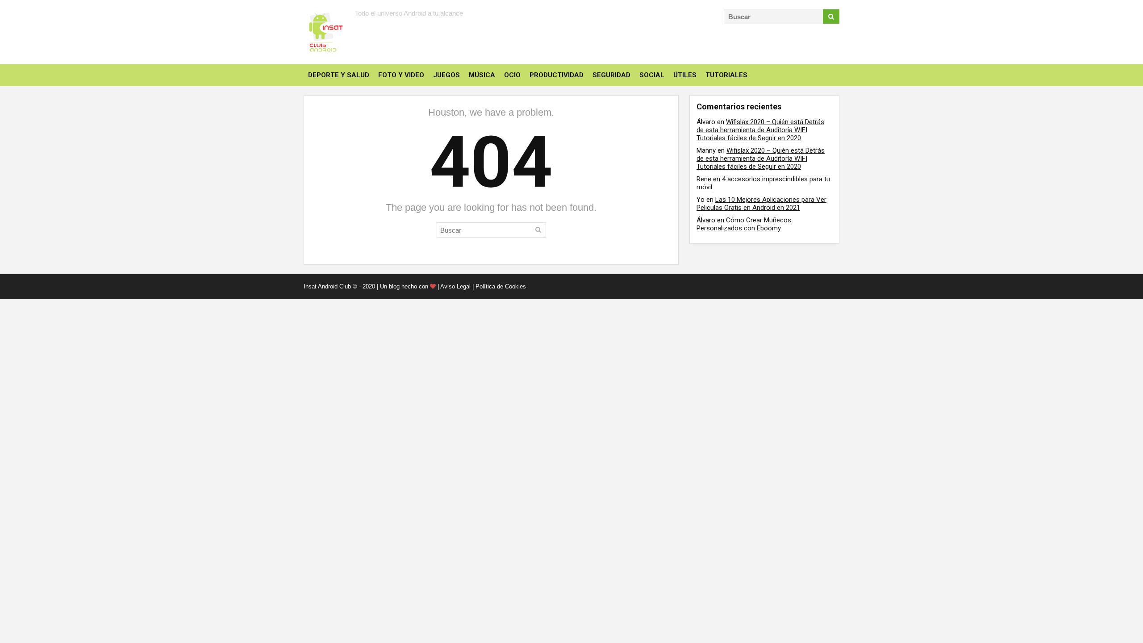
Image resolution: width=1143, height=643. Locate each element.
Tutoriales (726, 75)
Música (482, 75)
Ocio (512, 75)
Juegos (446, 75)
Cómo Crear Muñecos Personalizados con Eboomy (744, 224)
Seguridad (611, 75)
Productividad (557, 75)
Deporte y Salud (338, 75)
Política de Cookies (501, 286)
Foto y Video (401, 75)
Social (651, 75)
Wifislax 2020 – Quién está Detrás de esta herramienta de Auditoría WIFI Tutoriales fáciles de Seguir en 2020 (760, 130)
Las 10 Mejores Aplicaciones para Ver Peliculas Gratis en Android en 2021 (761, 204)
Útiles (685, 75)
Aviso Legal (455, 286)
